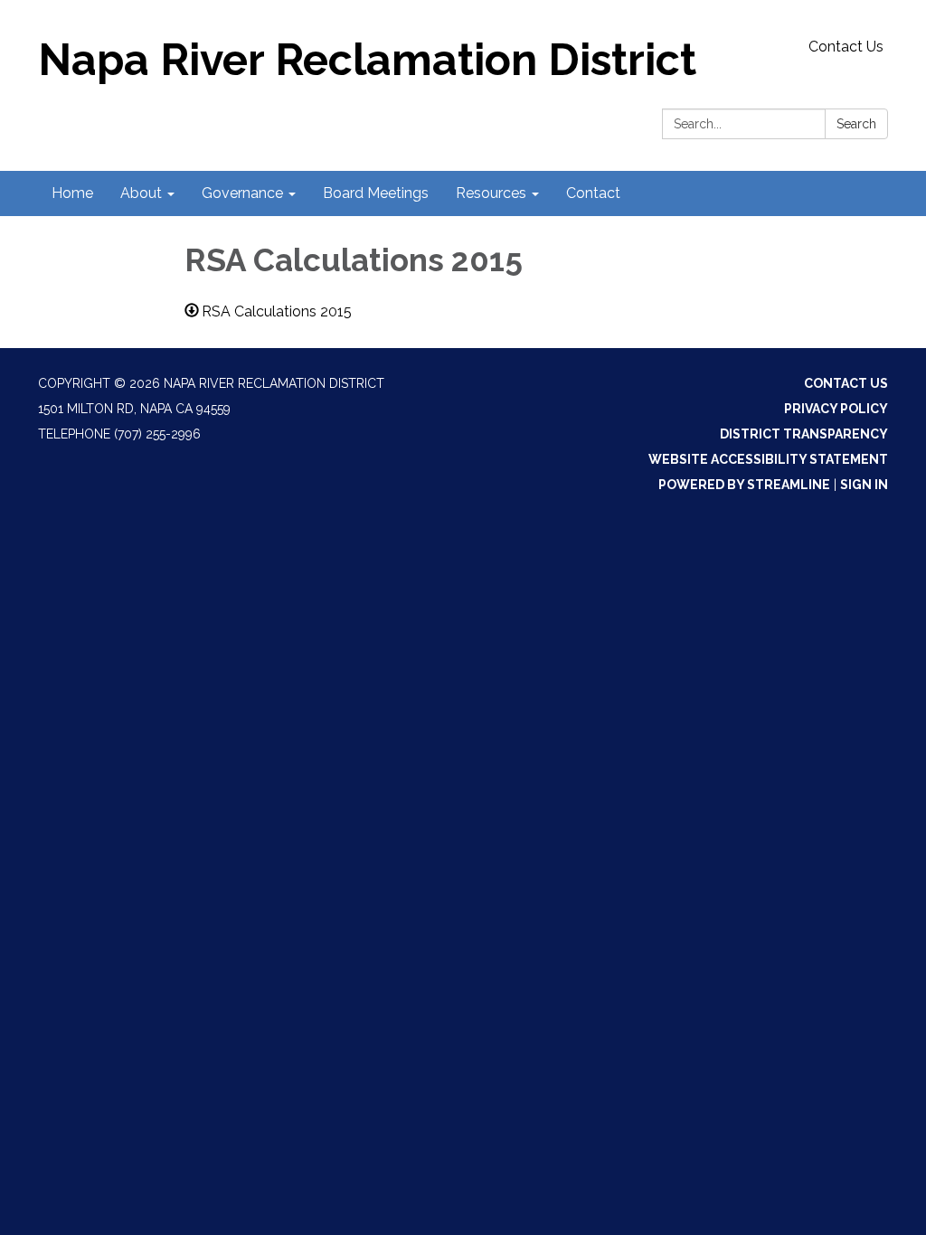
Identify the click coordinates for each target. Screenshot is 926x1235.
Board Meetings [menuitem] (376, 193)
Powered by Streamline (744, 484)
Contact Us (845, 46)
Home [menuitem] (72, 193)
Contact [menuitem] (593, 193)
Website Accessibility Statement (768, 459)
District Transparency (804, 434)
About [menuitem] (141, 193)
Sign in (864, 484)
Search (856, 124)
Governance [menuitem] (242, 193)
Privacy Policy (836, 408)
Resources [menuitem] (491, 193)
